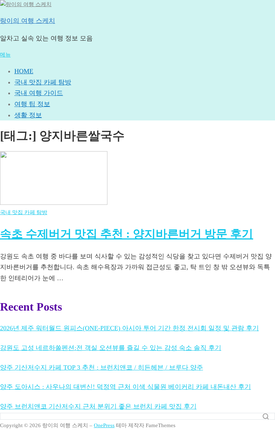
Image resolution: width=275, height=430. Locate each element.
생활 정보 (28, 115)
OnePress (104, 425)
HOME (23, 71)
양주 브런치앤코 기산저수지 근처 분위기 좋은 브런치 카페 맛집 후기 (98, 406)
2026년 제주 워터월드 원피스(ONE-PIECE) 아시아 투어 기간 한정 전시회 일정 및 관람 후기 (129, 328)
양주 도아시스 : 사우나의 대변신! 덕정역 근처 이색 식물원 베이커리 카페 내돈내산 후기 (125, 386)
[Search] (265, 416)
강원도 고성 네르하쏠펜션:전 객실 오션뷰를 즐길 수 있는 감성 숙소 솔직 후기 (110, 347)
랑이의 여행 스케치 (27, 20)
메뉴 (5, 55)
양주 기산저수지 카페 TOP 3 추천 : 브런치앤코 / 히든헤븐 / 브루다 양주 (101, 367)
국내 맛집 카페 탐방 (42, 82)
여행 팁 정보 (32, 104)
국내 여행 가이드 (38, 93)
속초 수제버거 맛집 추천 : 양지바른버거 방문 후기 (126, 233)
